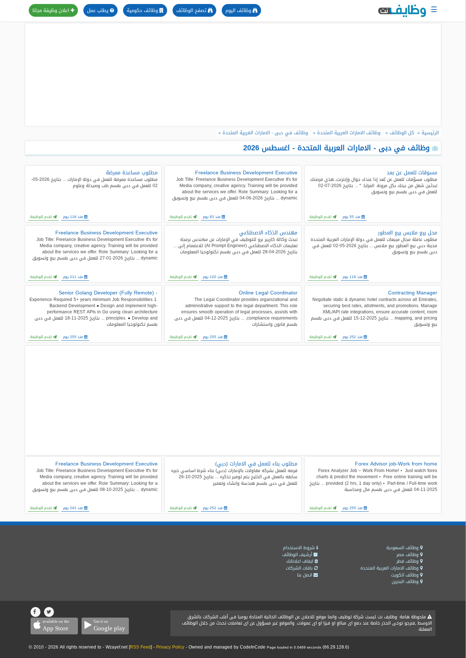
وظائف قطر (408, 561)
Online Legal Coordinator (268, 293)
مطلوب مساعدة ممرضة (132, 173)
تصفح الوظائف (192, 10)
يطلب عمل (98, 10)
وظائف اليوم (239, 10)
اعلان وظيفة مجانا (51, 10)
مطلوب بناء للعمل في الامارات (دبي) (256, 464)
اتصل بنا (305, 575)
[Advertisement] (233, 75)
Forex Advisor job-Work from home (396, 464)
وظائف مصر (408, 555)
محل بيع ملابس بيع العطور (407, 233)
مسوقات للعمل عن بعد (412, 173)
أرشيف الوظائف (297, 555)
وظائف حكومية (143, 10)
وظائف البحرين (406, 582)
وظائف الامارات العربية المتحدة (390, 568)
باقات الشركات (300, 568)
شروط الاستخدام (299, 548)
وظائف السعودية (403, 548)
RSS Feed (140, 647)
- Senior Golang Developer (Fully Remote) (108, 293)
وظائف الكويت (405, 575)
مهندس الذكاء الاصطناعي (268, 233)
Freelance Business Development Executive (246, 173)
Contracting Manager (412, 293)
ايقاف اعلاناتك (300, 561)
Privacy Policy (170, 647)
